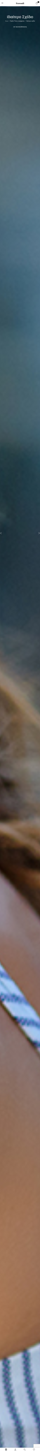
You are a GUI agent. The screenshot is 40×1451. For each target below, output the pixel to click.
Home (6, 21)
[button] (37, 3)
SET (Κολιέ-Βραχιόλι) (20, 27)
